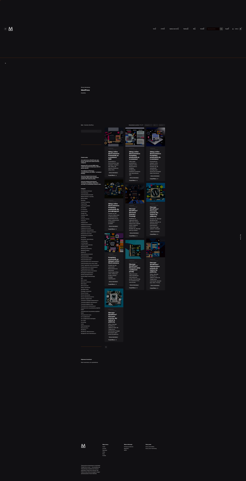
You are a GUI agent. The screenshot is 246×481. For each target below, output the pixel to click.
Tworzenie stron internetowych (88, 306)
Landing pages (84, 243)
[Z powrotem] (5, 63)
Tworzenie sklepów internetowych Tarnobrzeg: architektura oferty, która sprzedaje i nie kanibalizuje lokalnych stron (91, 183)
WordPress (83, 329)
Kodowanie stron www (86, 233)
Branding (83, 200)
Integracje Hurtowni (85, 226)
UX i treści (83, 320)
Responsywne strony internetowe (89, 270)
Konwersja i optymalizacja (87, 239)
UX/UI (82, 324)
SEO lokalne (84, 283)
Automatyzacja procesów (87, 194)
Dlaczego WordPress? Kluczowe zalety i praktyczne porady (134, 267)
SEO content (84, 280)
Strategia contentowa (86, 291)
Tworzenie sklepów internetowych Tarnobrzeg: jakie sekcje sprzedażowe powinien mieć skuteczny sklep (90, 177)
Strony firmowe (84, 293)
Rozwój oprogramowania (87, 274)
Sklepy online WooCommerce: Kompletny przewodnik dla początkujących (113, 207)
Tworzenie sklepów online (87, 304)
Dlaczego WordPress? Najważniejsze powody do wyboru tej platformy (155, 267)
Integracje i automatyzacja (87, 230)
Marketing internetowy (86, 248)
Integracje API (84, 222)
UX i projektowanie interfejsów (88, 318)
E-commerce (84, 209)
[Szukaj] (221, 28)
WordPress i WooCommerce (87, 331)
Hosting (83, 217)
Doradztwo (83, 207)
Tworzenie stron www (86, 315)
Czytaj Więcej (111, 175)
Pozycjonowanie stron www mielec (89, 263)
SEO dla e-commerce (86, 282)
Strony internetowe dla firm (87, 296)
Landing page (84, 241)
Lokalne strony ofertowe (87, 244)
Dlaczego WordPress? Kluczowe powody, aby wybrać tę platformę (112, 317)
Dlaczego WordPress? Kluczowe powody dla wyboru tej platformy (154, 211)
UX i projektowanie (85, 316)
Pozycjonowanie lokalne (86, 257)
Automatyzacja (84, 192)
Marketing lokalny (85, 250)
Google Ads (83, 213)
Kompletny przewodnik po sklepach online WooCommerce (113, 260)
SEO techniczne (84, 285)
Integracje (83, 220)
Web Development (85, 326)
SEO (82, 278)
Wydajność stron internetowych (88, 333)
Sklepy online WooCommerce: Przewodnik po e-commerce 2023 (113, 155)
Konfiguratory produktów (87, 235)
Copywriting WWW (85, 205)
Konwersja (83, 237)
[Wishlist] (232, 28)
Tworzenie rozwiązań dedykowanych (89, 300)
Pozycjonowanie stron (86, 259)
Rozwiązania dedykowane (87, 272)
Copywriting (84, 204)
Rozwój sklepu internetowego (88, 276)
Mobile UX (83, 252)
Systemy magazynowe (86, 298)
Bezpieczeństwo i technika (87, 196)
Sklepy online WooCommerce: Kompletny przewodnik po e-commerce (134, 155)
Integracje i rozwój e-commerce (88, 231)
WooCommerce (84, 327)
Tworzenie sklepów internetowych (89, 302)
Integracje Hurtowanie (86, 224)
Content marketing (85, 202)
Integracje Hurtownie (86, 228)
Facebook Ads (84, 211)
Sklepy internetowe (85, 287)
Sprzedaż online (85, 289)
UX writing (83, 322)
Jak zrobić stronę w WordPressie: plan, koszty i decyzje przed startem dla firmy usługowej (90, 161)
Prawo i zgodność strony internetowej (90, 265)
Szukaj (82, 128)
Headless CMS (84, 215)
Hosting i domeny (85, 218)
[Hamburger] (5, 29)
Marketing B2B (84, 246)
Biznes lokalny (84, 198)
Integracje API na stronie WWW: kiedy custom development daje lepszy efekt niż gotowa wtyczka (90, 167)
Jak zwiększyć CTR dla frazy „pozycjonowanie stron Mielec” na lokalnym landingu (91, 172)
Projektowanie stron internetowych (89, 267)
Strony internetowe (85, 87)
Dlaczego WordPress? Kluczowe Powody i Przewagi (133, 212)
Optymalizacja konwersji (87, 254)
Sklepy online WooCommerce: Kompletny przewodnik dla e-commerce (155, 155)
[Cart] (240, 29)
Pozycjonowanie (85, 256)
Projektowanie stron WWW (87, 269)
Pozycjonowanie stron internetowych (89, 261)
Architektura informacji (86, 191)
